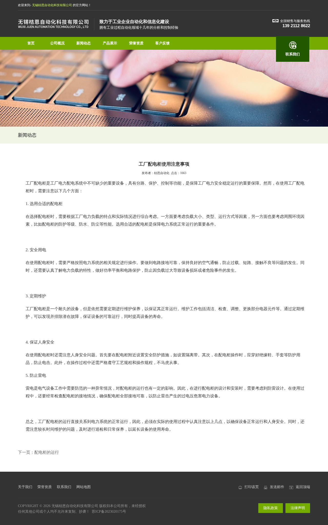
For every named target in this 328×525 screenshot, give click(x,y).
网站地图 (83, 487)
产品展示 (110, 43)
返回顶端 (303, 487)
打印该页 (251, 487)
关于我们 (25, 487)
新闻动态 (83, 43)
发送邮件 (277, 487)
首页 (31, 43)
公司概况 (57, 43)
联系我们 (292, 54)
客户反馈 (162, 43)
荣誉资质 (136, 43)
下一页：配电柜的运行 (38, 452)
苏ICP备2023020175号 (109, 511)
